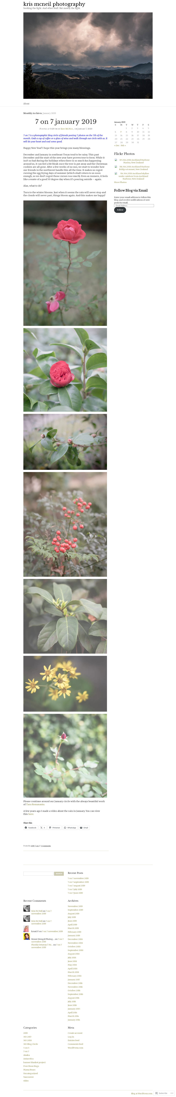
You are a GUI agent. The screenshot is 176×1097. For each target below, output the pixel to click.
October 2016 (74, 990)
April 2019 (72, 924)
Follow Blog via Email (131, 190)
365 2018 (27, 1040)
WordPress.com (75, 1048)
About (26, 103)
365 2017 (27, 1037)
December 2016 (75, 983)
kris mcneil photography (54, 4)
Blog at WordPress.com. (142, 1093)
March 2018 (73, 972)
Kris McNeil (67, 129)
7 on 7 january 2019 (66, 122)
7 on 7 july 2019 (75, 889)
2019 (32, 846)
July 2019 (72, 917)
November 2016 (75, 987)
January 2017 (74, 979)
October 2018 (74, 946)
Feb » (123, 145)
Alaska (26, 1055)
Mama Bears (29, 1069)
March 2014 (73, 1016)
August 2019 (73, 913)
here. (31, 814)
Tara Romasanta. (35, 804)
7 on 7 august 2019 (76, 885)
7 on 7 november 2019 (78, 878)
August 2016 (73, 998)
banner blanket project (34, 1062)
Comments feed (75, 1044)
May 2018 (72, 965)
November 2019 (75, 906)
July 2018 (72, 957)
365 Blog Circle (30, 1044)
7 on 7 (37, 846)
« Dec (116, 145)
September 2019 (75, 910)
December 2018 (75, 939)
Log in (71, 1037)
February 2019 (74, 932)
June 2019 (72, 921)
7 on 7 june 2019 (75, 893)
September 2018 (75, 950)
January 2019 (74, 935)
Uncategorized (30, 1073)
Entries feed (73, 1040)
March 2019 (73, 928)
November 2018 (75, 943)
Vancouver (28, 1077)
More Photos (120, 182)
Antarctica (28, 1058)
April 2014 (72, 1012)
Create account (75, 1033)
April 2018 (72, 968)
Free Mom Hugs (31, 1066)
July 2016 (72, 1001)
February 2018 (74, 976)
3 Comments (46, 846)
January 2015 (74, 1009)
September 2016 (75, 994)
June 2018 (72, 961)
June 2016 (72, 1005)
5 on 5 (26, 1048)
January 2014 (74, 1020)
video (26, 1081)
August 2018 (73, 954)
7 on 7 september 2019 (78, 882)
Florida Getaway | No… (42, 945)
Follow (120, 210)
